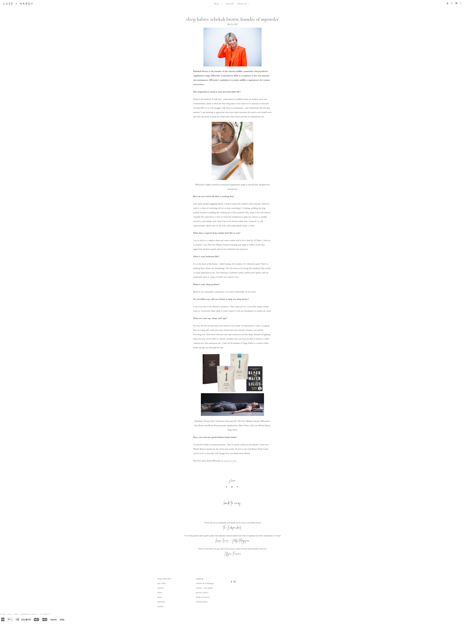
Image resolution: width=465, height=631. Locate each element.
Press (159, 597)
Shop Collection (164, 579)
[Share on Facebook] (226, 487)
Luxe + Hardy (13, 614)
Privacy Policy (202, 592)
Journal (229, 3)
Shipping (199, 579)
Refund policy (202, 602)
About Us (242, 3)
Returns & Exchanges (205, 583)
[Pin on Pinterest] (238, 487)
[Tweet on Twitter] (232, 487)
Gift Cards (161, 583)
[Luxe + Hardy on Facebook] (232, 582)
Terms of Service (203, 597)
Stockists (161, 602)
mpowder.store (230, 460)
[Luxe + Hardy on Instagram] (235, 582)
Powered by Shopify (29, 614)
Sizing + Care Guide (204, 588)
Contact (160, 606)
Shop (217, 3)
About (159, 592)
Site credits (44, 614)
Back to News (232, 503)
